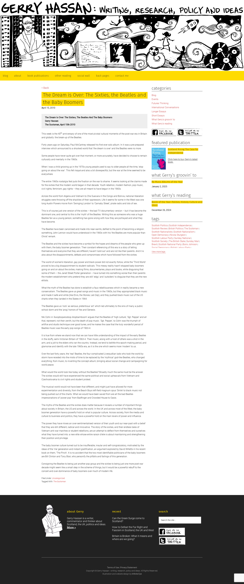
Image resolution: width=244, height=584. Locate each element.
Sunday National (182, 238)
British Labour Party (180, 247)
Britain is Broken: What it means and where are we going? (132, 537)
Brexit (154, 244)
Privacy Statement (128, 567)
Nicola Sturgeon (178, 235)
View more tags (158, 251)
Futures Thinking (160, 103)
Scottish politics (160, 225)
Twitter (190, 132)
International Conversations (165, 107)
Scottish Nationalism (184, 231)
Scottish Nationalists (162, 231)
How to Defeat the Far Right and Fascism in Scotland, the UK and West (133, 529)
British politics (176, 228)
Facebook (164, 132)
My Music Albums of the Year (167, 182)
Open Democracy (160, 235)
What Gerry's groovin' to (163, 119)
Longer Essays (159, 111)
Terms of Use (113, 567)
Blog (154, 95)
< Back (45, 87)
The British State (177, 241)
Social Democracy (160, 247)
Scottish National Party (170, 244)
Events (155, 99)
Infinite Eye (137, 574)
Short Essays (158, 115)
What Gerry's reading (162, 123)
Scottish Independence (180, 225)
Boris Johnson (190, 244)
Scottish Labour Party (162, 238)
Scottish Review (159, 228)
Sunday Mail (192, 241)
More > (71, 527)
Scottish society (159, 241)
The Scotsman (59, 481)
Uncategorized (58, 478)
